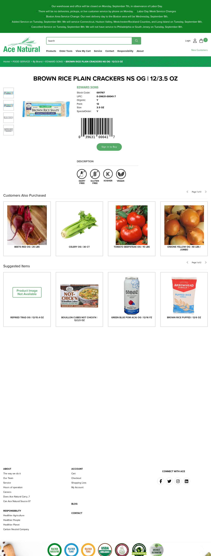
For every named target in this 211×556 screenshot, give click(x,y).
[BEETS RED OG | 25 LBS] (27, 225)
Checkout (76, 478)
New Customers (199, 50)
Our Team (8, 478)
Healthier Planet (11, 525)
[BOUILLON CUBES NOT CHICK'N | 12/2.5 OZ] (79, 295)
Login (187, 40)
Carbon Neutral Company (16, 529)
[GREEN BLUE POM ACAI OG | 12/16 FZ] (131, 295)
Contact (109, 51)
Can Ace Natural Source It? (16, 501)
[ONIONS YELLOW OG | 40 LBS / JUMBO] (184, 225)
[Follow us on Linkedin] (186, 481)
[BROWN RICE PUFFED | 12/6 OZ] (184, 295)
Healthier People (11, 520)
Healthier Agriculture (13, 515)
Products (51, 51)
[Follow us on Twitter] (169, 481)
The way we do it (12, 473)
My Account (77, 487)
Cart (73, 473)
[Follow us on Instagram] (177, 481)
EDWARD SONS (87, 87)
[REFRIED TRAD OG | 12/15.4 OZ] (27, 295)
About (140, 51)
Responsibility (125, 51)
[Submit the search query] (136, 40)
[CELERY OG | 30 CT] (79, 225)
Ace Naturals (21, 45)
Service (98, 51)
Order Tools (65, 51)
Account (77, 469)
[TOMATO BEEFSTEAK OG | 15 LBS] (131, 225)
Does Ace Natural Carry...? (16, 497)
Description (85, 161)
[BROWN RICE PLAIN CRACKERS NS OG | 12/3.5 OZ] (46, 109)
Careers (7, 492)
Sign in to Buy (109, 147)
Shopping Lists (78, 483)
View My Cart (83, 51)
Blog (74, 504)
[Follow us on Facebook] (160, 481)
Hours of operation (13, 487)
